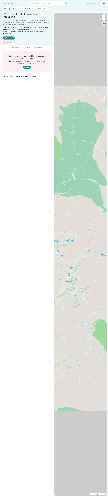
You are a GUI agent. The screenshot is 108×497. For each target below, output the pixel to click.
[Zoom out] (103, 19)
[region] (80, 254)
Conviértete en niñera (93, 3)
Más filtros (43, 9)
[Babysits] (8, 3)
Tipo (7, 9)
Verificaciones (31, 9)
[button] (102, 254)
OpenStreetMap (100, 494)
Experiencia (18, 9)
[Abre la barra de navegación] (103, 3)
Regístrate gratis (9, 38)
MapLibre (93, 494)
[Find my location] (103, 23)
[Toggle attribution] (105, 494)
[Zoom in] (103, 15)
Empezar (27, 67)
